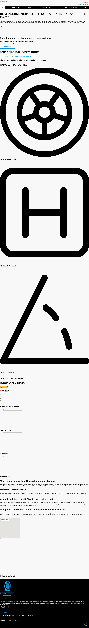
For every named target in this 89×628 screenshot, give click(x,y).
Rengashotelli (31, 7)
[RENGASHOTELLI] (44, 263)
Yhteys (86, 7)
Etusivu (3, 7)
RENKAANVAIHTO (8, 159)
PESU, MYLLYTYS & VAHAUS (13, 378)
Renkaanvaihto (16, 7)
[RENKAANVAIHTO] (44, 156)
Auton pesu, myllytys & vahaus (69, 7)
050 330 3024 (83, 5)
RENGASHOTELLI (8, 266)
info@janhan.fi (22, 615)
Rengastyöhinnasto (48, 7)
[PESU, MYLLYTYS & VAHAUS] (0, 375)
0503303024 (41, 60)
